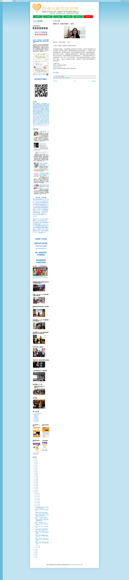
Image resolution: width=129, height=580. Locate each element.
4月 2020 (36, 498)
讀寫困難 (45, 115)
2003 (35, 465)
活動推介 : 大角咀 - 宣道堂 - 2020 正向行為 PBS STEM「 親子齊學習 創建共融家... (42, 532)
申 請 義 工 (88, 16)
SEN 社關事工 (45, 123)
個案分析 (42, 116)
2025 (35, 555)
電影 (42, 122)
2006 (35, 470)
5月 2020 (36, 499)
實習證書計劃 (36, 414)
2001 (35, 462)
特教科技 (39, 124)
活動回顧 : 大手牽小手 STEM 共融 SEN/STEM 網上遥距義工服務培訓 (41, 513)
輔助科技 (35, 111)
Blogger (79, 564)
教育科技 (42, 112)
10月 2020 (37, 545)
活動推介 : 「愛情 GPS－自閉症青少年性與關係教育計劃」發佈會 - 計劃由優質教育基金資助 (42, 519)
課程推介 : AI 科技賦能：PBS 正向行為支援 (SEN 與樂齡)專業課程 (43, 164)
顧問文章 (63, 77)
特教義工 (38, 116)
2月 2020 (36, 494)
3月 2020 (36, 496)
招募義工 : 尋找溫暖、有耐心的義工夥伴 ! (44, 132)
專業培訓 (47, 106)
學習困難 (41, 109)
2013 (35, 480)
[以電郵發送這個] (58, 76)
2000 (35, 460)
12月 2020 (37, 547)
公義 (33, 115)
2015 (35, 484)
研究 (40, 122)
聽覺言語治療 (68, 77)
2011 (35, 477)
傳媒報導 (40, 105)
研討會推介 (37, 115)
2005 (35, 468)
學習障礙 (44, 104)
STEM (40, 120)
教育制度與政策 (40, 107)
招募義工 (43, 108)
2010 (35, 476)
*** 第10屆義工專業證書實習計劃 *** (39, 276)
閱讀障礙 (46, 120)
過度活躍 (37, 120)
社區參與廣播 (45, 122)
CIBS (36, 122)
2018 (35, 488)
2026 (35, 557)
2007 (35, 471)
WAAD (38, 122)
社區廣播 (35, 119)
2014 (35, 482)
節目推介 (42, 119)
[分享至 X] (60, 76)
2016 (35, 485)
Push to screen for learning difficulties (42, 144)
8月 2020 (36, 504)
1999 (35, 459)
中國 (45, 112)
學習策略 (43, 114)
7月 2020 (36, 502)
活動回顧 (36, 106)
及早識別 (35, 109)
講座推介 (47, 108)
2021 (35, 549)
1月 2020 (36, 493)
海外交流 (36, 124)
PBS (47, 112)
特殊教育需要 (40, 111)
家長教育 (36, 105)
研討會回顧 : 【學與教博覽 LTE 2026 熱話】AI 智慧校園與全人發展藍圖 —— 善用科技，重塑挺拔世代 (44, 174)
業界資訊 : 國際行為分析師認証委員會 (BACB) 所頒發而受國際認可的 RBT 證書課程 (44, 186)
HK (34, 125)
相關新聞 (35, 107)
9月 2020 (36, 505)
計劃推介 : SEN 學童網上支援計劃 (41, 517)
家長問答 (46, 119)
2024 (35, 554)
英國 (41, 123)
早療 (42, 113)
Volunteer (45, 124)
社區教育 (46, 107)
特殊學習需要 (46, 109)
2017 (35, 487)
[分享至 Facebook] (62, 76)
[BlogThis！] (59, 76)
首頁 (74, 81)
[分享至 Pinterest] (63, 76)
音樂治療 (43, 120)
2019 (35, 490)
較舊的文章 (94, 81)
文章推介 (56, 77)
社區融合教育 (41, 115)
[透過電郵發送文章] (56, 76)
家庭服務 (38, 123)
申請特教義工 (36, 416)
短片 (35, 116)
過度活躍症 (38, 113)
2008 (35, 473)
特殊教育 (44, 105)
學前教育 (40, 114)
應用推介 (45, 121)
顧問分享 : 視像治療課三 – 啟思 (40, 522)
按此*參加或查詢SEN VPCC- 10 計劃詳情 (40, 277)
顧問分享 (60, 77)
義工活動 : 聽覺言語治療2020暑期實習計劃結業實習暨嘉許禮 (42, 508)
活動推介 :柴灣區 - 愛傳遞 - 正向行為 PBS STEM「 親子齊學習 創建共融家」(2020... (41, 536)
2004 (35, 466)
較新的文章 (55, 81)
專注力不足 (38, 108)
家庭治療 (42, 124)
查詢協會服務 (36, 420)
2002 (35, 463)
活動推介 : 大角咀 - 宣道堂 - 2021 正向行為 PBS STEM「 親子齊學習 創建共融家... (42, 543)
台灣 (44, 106)
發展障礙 (37, 112)
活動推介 (38, 104)
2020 (35, 491)
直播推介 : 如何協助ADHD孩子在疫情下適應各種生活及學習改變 (42, 515)
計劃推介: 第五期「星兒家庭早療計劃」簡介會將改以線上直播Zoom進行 (42, 529)
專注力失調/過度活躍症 (39, 121)
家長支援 (45, 116)
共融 (38, 109)
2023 (35, 552)
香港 (34, 104)
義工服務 (40, 106)
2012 (35, 479)
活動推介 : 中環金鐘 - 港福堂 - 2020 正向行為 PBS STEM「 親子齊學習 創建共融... (42, 539)
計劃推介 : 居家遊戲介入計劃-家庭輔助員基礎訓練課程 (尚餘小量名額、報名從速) (41, 41)
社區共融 (47, 114)
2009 (35, 474)
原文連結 (55, 72)
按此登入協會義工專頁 (38, 413)
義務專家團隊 (36, 417)
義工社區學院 (36, 421)
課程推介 (36, 114)
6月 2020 (36, 501)
